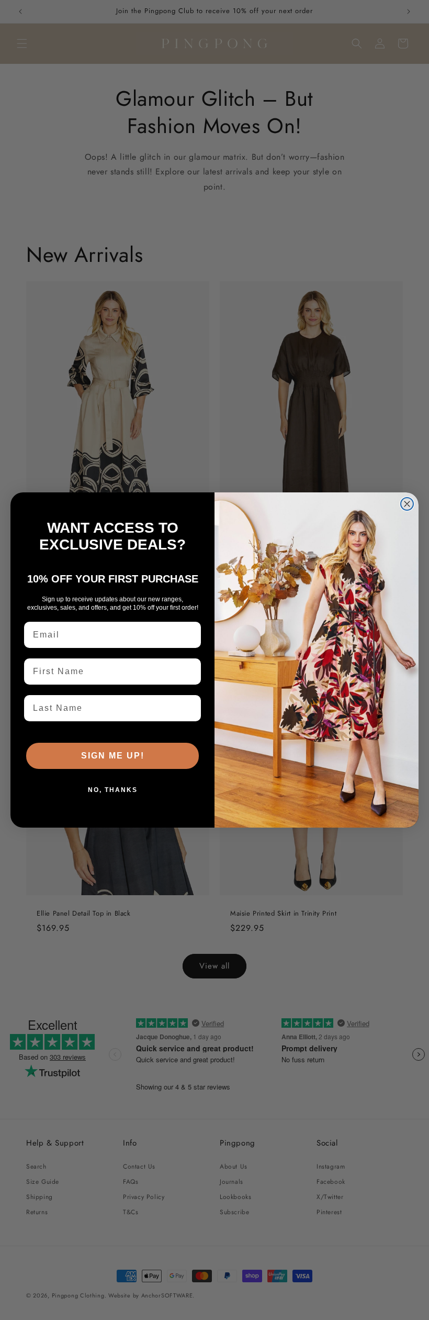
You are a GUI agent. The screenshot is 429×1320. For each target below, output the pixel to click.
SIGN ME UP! (112, 755)
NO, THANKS (113, 790)
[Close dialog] (407, 504)
